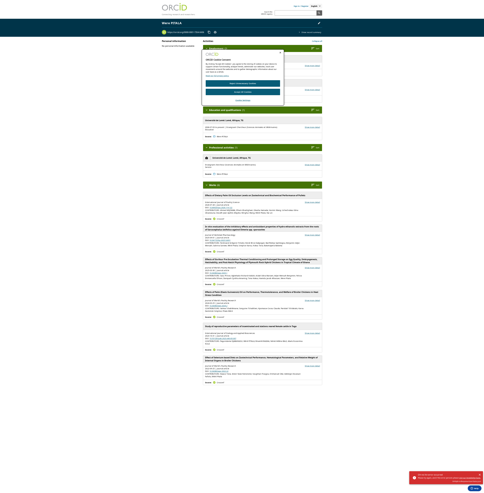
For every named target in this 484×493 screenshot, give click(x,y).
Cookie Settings (242, 100)
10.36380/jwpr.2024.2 (218, 306)
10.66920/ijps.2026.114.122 (220, 207)
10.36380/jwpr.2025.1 (218, 273)
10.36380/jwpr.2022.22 (218, 371)
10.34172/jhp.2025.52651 (220, 240)
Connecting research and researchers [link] (178, 14)
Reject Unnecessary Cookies (243, 83)
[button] (317, 41)
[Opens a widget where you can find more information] (474, 488)
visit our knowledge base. (470, 478)
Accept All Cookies (243, 92)
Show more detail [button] (312, 65)
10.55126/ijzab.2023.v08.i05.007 (222, 338)
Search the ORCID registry (266, 13)
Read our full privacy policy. (217, 76)
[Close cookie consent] (280, 52)
